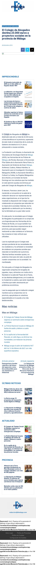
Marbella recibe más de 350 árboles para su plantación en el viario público (13, 487)
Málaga (24, 134)
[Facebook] (23, 50)
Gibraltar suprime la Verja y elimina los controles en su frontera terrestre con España (13, 114)
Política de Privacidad (24, 533)
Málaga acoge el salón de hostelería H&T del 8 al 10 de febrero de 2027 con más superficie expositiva (19, 348)
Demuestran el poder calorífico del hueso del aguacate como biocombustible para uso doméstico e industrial (9, 368)
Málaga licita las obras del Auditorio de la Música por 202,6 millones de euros (13, 390)
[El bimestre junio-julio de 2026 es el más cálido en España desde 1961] (28, 85)
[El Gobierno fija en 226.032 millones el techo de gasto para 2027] (28, 124)
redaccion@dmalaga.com (18, 512)
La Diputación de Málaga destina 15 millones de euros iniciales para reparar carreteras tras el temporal (13, 479)
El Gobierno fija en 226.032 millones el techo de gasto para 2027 (13, 123)
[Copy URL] (32, 50)
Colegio (7, 134)
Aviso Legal (9, 533)
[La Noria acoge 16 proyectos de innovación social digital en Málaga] (28, 401)
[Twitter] (27, 50)
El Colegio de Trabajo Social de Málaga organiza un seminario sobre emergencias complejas (19, 319)
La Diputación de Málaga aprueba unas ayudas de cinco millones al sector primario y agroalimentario (13, 410)
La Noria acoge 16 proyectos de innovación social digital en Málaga (12, 400)
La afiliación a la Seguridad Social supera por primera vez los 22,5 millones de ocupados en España (13, 94)
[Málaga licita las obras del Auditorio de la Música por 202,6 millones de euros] (28, 391)
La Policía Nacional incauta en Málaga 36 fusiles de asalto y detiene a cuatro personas (19, 328)
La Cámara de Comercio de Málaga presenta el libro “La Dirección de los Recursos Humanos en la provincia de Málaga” (26, 369)
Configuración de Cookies (18, 538)
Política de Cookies (18, 535)
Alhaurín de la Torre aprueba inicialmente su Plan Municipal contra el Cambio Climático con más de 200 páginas (13, 469)
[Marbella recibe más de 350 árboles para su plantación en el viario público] (28, 489)
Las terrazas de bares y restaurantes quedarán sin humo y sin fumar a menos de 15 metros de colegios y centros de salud (13, 104)
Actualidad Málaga (10, 26)
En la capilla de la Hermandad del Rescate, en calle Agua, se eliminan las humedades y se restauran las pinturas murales (13, 448)
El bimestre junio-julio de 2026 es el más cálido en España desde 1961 (12, 84)
